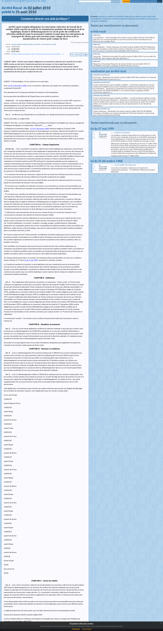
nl (161, 1)
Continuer (76, 629)
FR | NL (74, 54)
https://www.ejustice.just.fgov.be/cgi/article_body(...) (37, 54)
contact (153, 1)
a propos (138, 1)
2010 (46, 8)
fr (159, 1)
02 (30, 8)
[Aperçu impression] (86, 54)
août (24, 12)
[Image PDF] (81, 54)
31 (18, 12)
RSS (132, 1)
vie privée (126, 1)
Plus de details (86, 629)
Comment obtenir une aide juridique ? (45, 18)
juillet (37, 8)
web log (146, 1)
